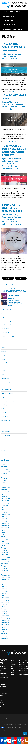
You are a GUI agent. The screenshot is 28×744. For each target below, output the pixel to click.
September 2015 (5, 561)
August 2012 (4, 626)
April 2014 (4, 590)
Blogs (2, 288)
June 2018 (4, 516)
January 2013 (4, 617)
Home (13, 660)
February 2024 (5, 469)
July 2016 (3, 545)
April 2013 (4, 611)
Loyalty (3, 366)
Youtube (3, 450)
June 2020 (4, 496)
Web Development (6, 443)
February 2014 (5, 593)
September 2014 (5, 581)
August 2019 (4, 505)
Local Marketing (18, 104)
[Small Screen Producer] (14, 3)
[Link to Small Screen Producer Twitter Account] (5, 740)
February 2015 (5, 572)
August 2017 (4, 529)
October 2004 (5, 638)
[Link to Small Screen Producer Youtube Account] (9, 740)
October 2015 (5, 559)
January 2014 (4, 595)
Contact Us (21, 671)
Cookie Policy (12, 724)
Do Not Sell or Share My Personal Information (11, 729)
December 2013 (5, 597)
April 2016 (4, 550)
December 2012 (5, 618)
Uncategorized (11, 293)
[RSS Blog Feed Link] (26, 740)
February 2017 (5, 539)
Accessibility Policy (22, 724)
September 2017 (5, 527)
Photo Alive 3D (13, 679)
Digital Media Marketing (11, 54)
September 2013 (5, 602)
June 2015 (4, 565)
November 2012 (5, 620)
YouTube (3, 454)
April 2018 (4, 520)
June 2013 (4, 608)
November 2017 (5, 523)
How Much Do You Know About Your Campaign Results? (13, 150)
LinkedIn (3, 359)
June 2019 (4, 509)
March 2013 (4, 613)
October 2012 (5, 622)
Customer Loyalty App (13, 684)
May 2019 (4, 511)
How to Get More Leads (13, 97)
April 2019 (4, 513)
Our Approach (21, 661)
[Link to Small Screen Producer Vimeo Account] (19, 740)
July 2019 (3, 507)
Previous (8, 278)
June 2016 (4, 547)
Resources (21, 668)
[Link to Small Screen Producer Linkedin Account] (12, 740)
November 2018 (5, 514)
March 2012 (4, 635)
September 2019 (5, 504)
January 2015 (4, 574)
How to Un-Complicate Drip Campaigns (13, 47)
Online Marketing (9, 59)
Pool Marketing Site (9, 168)
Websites (17, 224)
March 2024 (4, 468)
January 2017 (4, 541)
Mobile (3, 370)
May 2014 (4, 588)
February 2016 (5, 554)
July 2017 (3, 530)
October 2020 (5, 489)
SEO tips (21, 107)
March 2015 (4, 570)
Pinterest (3, 386)
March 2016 (4, 552)
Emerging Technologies (7, 336)
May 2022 (4, 478)
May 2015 (4, 566)
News (2, 374)
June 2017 (4, 532)
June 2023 (4, 477)
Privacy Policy (5, 724)
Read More (15, 91)
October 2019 (5, 502)
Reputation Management (7, 393)
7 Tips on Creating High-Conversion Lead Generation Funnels (16, 304)
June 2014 (4, 586)
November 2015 (5, 557)
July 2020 (3, 495)
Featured (3, 344)
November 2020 (5, 487)
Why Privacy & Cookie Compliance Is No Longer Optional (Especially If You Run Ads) (13, 290)
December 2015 (5, 556)
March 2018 (4, 521)
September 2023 (5, 471)
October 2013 (5, 601)
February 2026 (5, 464)
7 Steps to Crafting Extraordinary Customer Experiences (14, 297)
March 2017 (4, 538)
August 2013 (4, 604)
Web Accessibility (5, 435)
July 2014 (3, 584)
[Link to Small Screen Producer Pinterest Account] (16, 740)
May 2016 (4, 548)
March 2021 (4, 480)
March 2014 (4, 592)
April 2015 (4, 568)
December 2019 (5, 498)
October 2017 (5, 525)
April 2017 (4, 536)
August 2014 (4, 583)
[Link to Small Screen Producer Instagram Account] (22, 740)
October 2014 (5, 579)
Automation (4, 313)
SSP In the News (5, 420)
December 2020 (5, 486)
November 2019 (5, 500)
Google (3, 347)
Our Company (13, 663)
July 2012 (3, 627)
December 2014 (5, 575)
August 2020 (4, 493)
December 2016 (5, 543)
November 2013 (5, 599)
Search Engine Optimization (8, 405)
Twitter (3, 424)
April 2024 (4, 466)
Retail (2, 397)
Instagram (4, 355)
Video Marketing (5, 431)
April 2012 (4, 633)
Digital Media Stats (9, 161)
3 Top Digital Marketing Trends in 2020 (11, 208)
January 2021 (4, 484)
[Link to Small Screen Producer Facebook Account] (2, 740)
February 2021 (5, 482)
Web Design (6, 224)
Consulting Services (21, 665)
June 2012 (4, 629)
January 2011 (4, 636)
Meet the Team (12, 668)
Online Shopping (5, 382)
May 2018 (4, 518)
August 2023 (4, 473)
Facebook (5, 104)
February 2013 (5, 615)
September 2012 (5, 624)
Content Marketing (9, 102)
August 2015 (4, 563)
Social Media (6, 109)
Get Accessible (21, 679)
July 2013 (3, 606)
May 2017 (4, 534)
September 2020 (5, 491)
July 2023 (3, 475)
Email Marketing (8, 56)
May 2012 (4, 631)
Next (21, 278)
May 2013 (4, 609)
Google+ (3, 351)
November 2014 (5, 577)
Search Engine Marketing (7, 401)
